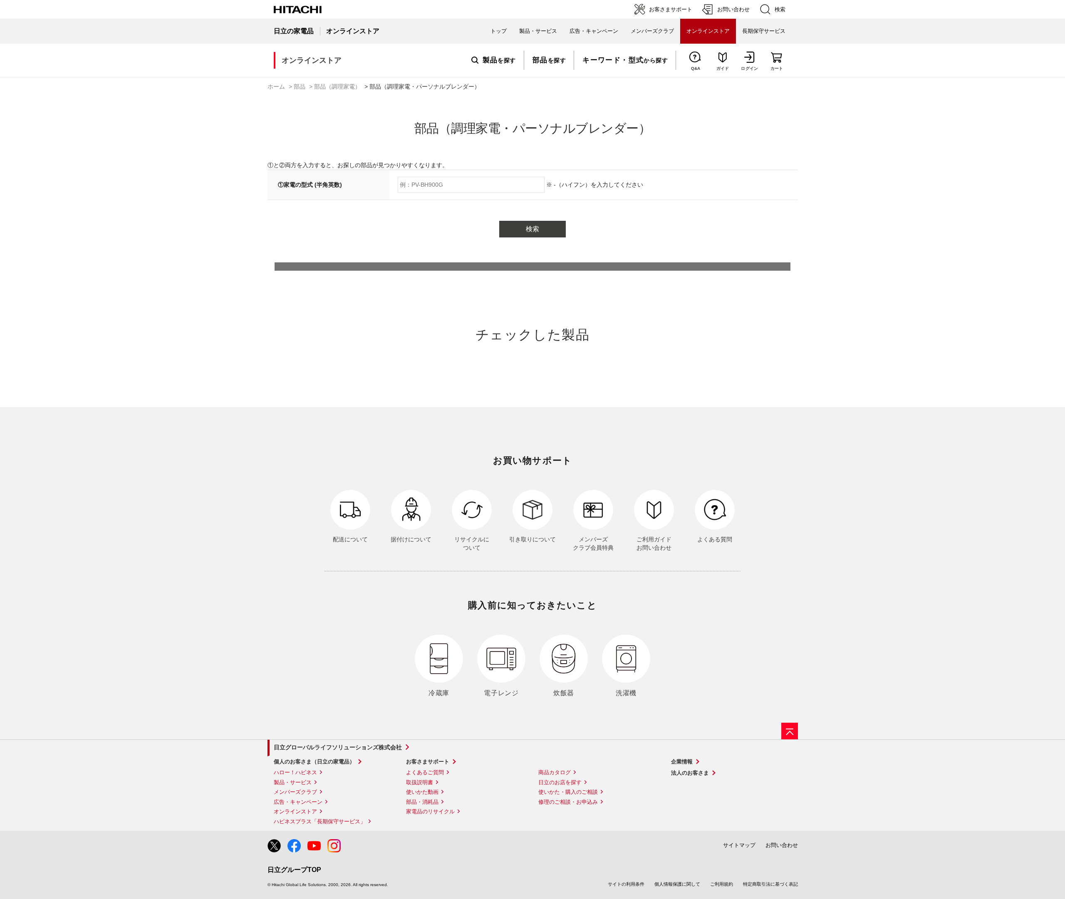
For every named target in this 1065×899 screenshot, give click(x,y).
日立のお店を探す (560, 782)
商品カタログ (554, 772)
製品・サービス (293, 782)
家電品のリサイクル (430, 811)
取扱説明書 (419, 782)
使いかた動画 (422, 792)
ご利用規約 (721, 884)
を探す (499, 60)
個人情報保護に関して (677, 884)
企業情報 (682, 761)
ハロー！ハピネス (295, 772)
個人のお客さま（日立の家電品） (314, 761)
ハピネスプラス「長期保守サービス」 (320, 821)
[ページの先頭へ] (789, 731)
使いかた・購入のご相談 (568, 792)
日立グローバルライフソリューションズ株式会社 (338, 747)
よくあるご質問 (425, 772)
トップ (498, 31)
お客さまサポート (427, 761)
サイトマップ (739, 845)
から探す (625, 60)
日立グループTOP (294, 869)
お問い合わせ (781, 845)
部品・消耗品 (422, 802)
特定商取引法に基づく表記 (770, 884)
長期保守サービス (763, 31)
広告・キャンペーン (298, 802)
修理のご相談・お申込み (568, 802)
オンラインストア (295, 811)
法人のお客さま (690, 773)
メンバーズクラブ (652, 31)
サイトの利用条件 (626, 884)
